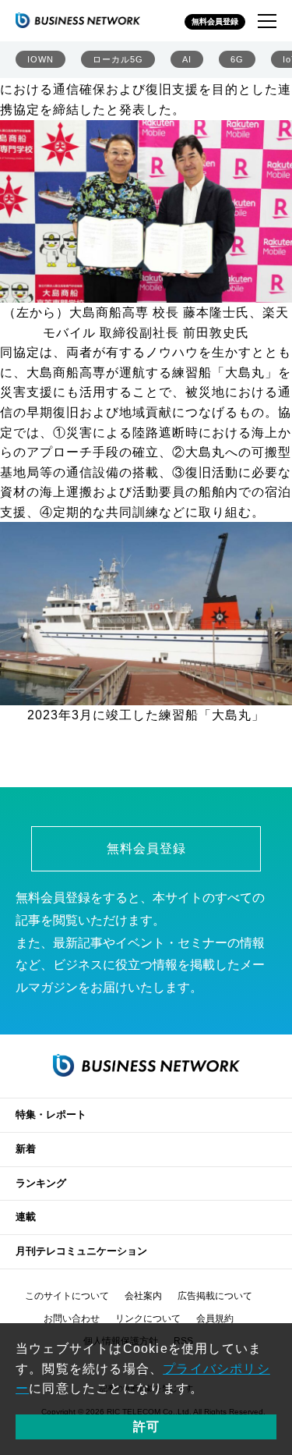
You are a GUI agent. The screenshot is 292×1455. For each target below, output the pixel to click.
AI (187, 59)
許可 (146, 1426)
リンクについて (148, 1318)
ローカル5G (118, 59)
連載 (26, 1217)
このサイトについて (67, 1295)
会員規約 (215, 1318)
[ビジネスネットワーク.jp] (78, 20)
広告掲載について (215, 1295)
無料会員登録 (215, 21)
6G (237, 59)
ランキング (41, 1183)
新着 (26, 1149)
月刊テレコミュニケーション (81, 1251)
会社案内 (143, 1295)
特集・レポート (51, 1114)
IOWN (40, 59)
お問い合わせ (72, 1318)
